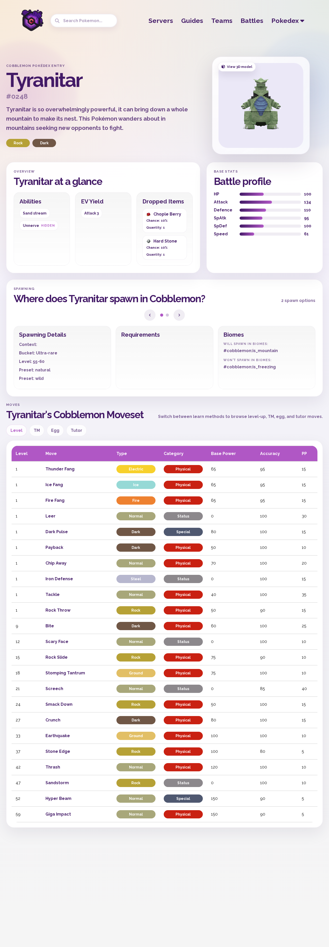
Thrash (52, 767)
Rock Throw (57, 610)
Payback (54, 547)
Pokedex (285, 20)
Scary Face (56, 641)
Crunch (52, 720)
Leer (50, 516)
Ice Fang (54, 484)
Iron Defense (59, 578)
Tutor (76, 430)
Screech (54, 688)
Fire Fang (55, 500)
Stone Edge (57, 751)
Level (16, 430)
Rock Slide (56, 657)
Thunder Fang (60, 469)
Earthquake (57, 735)
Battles (252, 20)
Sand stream (35, 213)
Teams (221, 20)
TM (37, 430)
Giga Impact (58, 814)
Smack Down (58, 704)
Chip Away (56, 563)
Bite (49, 625)
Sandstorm (57, 782)
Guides (192, 20)
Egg (55, 430)
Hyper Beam (58, 798)
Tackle (52, 594)
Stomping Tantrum (65, 673)
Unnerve (39, 226)
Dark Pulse (56, 531)
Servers (161, 20)
